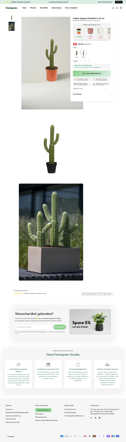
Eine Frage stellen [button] (105, 294)
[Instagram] (95, 418)
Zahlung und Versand (13, 422)
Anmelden (59, 327)
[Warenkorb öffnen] (121, 8)
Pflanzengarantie (40, 417)
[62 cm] (83, 53)
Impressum (9, 409)
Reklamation (39, 414)
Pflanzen (33, 8)
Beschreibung (77, 94)
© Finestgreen (10, 436)
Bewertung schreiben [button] (89, 294)
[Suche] (117, 8)
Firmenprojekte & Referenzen (74, 416)
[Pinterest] (99, 418)
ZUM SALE (118, 2)
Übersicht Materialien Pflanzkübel (46, 420)
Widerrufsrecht (11, 419)
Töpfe (24, 8)
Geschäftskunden (70, 413)
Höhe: (75, 48)
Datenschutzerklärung (13, 416)
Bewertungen (56, 8)
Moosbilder (44, 8)
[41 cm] (77, 53)
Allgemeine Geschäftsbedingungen (17, 413)
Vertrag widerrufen (43, 410)
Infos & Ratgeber (71, 8)
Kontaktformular (70, 409)
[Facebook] (91, 418)
